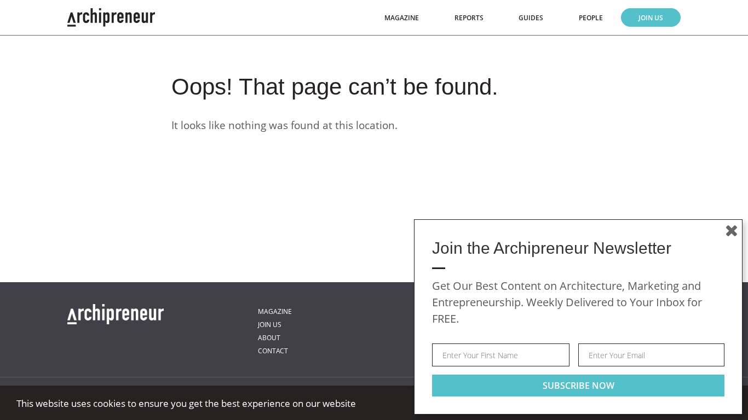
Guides (531, 17)
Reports (469, 17)
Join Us (650, 17)
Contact (273, 350)
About (269, 337)
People (591, 17)
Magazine (401, 17)
